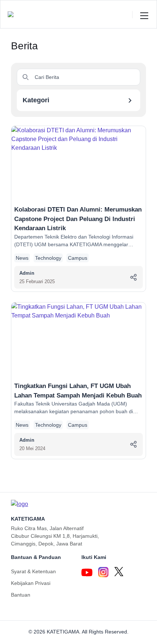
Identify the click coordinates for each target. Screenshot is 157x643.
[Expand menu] (144, 14)
